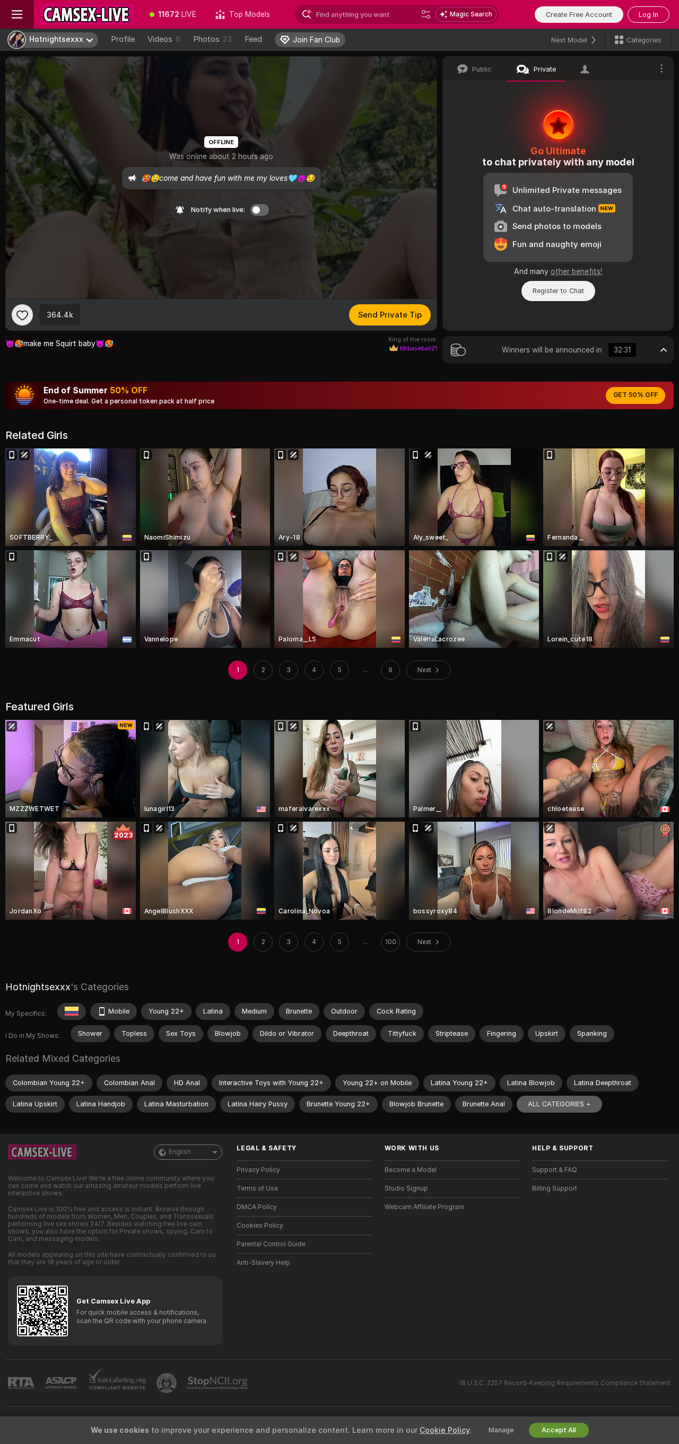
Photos (212, 39)
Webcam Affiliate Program (424, 1207)
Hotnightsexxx (38, 986)
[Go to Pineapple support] (167, 1383)
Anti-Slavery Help (263, 1262)
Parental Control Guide (271, 1244)
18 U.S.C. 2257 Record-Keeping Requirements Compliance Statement (565, 1383)
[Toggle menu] (17, 14)
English (180, 1152)
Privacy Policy (258, 1170)
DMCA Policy (257, 1207)
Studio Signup (406, 1188)
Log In (648, 15)
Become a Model (411, 1170)
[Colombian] (71, 1011)
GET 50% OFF (635, 395)
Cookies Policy (260, 1225)
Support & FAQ (554, 1170)
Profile (123, 39)
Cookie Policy (444, 1430)
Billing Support (554, 1188)
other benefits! (576, 271)
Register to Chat (558, 291)
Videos (163, 39)
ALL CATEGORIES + (559, 1104)
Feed (253, 39)
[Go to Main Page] (87, 14)
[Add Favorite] (22, 314)
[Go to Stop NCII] (218, 1383)
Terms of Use (257, 1188)
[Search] (426, 14)
